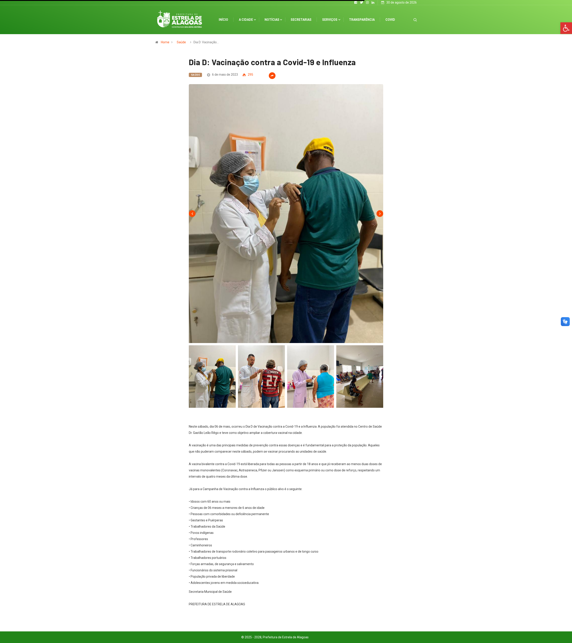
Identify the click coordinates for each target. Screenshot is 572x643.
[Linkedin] (373, 2)
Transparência (362, 19)
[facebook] (355, 2)
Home (165, 42)
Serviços (329, 19)
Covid (390, 19)
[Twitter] (361, 2)
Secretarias (301, 19)
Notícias (272, 19)
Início (223, 19)
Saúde (181, 42)
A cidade (246, 19)
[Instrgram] (367, 2)
